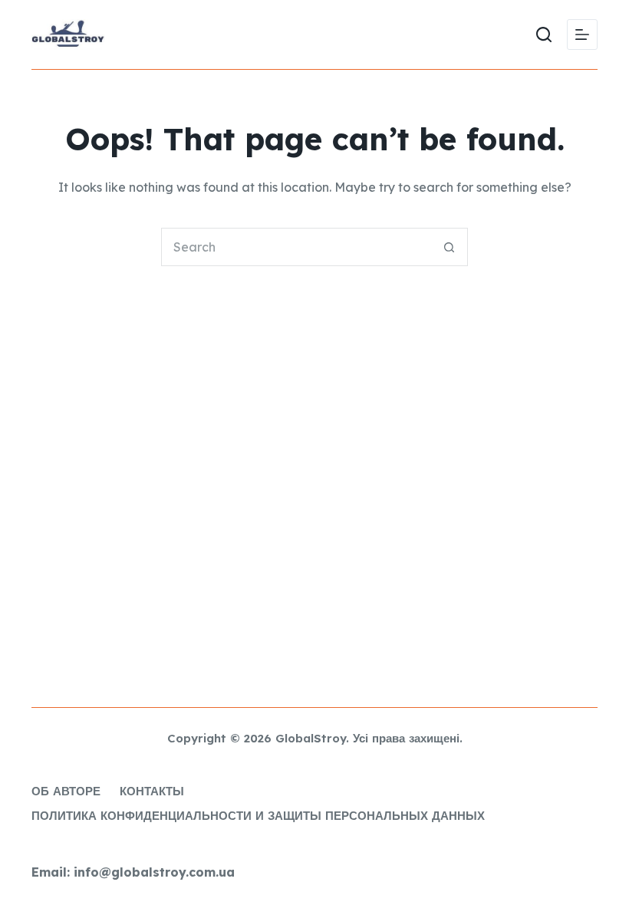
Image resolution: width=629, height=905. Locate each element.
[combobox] (296, 247)
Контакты (152, 791)
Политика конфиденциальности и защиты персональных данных (258, 815)
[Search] (544, 34)
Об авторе (65, 791)
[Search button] (448, 247)
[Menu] (582, 34)
